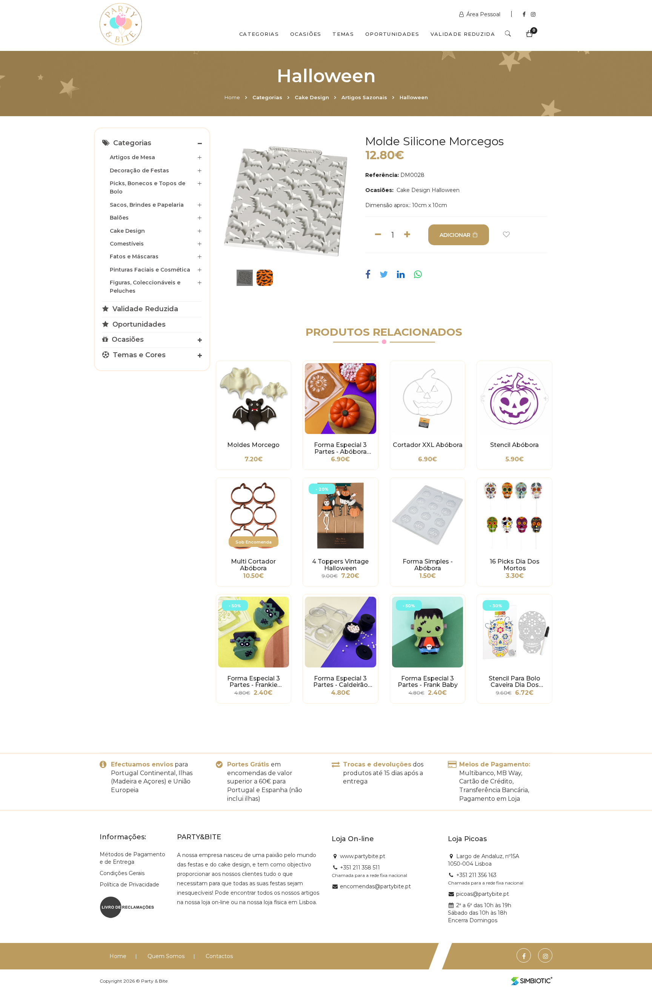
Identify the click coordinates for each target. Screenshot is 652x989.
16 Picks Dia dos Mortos (515, 565)
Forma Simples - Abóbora (428, 565)
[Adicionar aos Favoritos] (506, 234)
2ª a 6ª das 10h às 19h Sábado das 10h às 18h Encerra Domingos (479, 913)
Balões (119, 217)
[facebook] (369, 274)
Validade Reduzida (463, 34)
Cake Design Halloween (427, 190)
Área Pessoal (483, 14)
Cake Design (312, 97)
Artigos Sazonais (364, 97)
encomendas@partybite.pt (375, 886)
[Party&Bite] (121, 25)
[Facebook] (525, 14)
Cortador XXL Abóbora (428, 445)
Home (232, 97)
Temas (343, 34)
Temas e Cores (138, 355)
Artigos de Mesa (132, 157)
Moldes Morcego (253, 445)
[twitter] (384, 274)
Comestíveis (127, 243)
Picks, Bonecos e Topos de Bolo (147, 187)
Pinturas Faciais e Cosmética (150, 269)
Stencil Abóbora (514, 445)
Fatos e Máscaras (134, 256)
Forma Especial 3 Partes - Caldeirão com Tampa (340, 682)
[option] (286, 201)
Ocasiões (305, 34)
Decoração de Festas (139, 170)
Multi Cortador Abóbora (253, 565)
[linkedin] (401, 274)
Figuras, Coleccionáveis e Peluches (145, 286)
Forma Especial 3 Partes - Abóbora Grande (340, 448)
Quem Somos (166, 956)
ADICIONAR (455, 235)
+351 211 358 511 (360, 867)
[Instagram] (533, 14)
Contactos (219, 956)
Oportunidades (392, 34)
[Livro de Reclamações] (127, 906)
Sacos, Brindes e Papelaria (147, 204)
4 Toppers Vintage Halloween (340, 565)
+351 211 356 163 (476, 875)
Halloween (414, 97)
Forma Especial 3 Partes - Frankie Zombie (253, 682)
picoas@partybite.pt (482, 894)
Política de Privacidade (129, 884)
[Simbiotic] (531, 981)
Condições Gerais (122, 873)
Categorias (259, 34)
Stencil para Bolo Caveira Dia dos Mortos (514, 682)
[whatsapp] (418, 274)
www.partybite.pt (362, 856)
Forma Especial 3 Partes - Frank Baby (428, 682)
